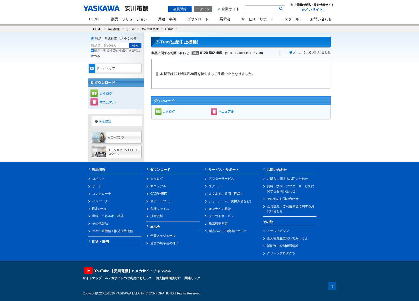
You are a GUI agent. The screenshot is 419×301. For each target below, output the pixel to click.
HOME (94, 19)
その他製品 (100, 223)
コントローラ (101, 193)
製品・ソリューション (129, 19)
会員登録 (180, 9)
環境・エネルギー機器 (108, 216)
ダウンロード (198, 19)
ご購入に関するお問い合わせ (287, 178)
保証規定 (105, 121)
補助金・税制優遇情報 (282, 246)
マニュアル (226, 111)
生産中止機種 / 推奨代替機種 (112, 231)
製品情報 (114, 29)
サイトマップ (92, 278)
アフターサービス (221, 178)
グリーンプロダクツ (281, 253)
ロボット (98, 178)
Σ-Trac (169, 29)
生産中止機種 (150, 29)
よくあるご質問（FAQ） (226, 193)
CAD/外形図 (158, 193)
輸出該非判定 (218, 223)
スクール (292, 19)
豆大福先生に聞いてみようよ (287, 238)
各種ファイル (159, 209)
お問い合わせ (321, 19)
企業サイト (230, 9)
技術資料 (156, 216)
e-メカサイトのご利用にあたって (128, 278)
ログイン (203, 9)
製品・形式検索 (106, 39)
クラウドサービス (221, 216)
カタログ (168, 111)
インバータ (100, 201)
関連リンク (192, 278)
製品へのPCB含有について (228, 231)
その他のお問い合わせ (282, 199)
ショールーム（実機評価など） (231, 201)
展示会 (225, 19)
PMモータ (99, 209)
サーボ (130, 29)
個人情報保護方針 (168, 278)
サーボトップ (105, 68)
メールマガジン (278, 231)
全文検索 (130, 39)
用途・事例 (167, 19)
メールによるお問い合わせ (312, 52)
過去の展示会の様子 (164, 243)
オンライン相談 (220, 209)
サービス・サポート (257, 19)
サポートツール (161, 201)
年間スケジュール (163, 235)
